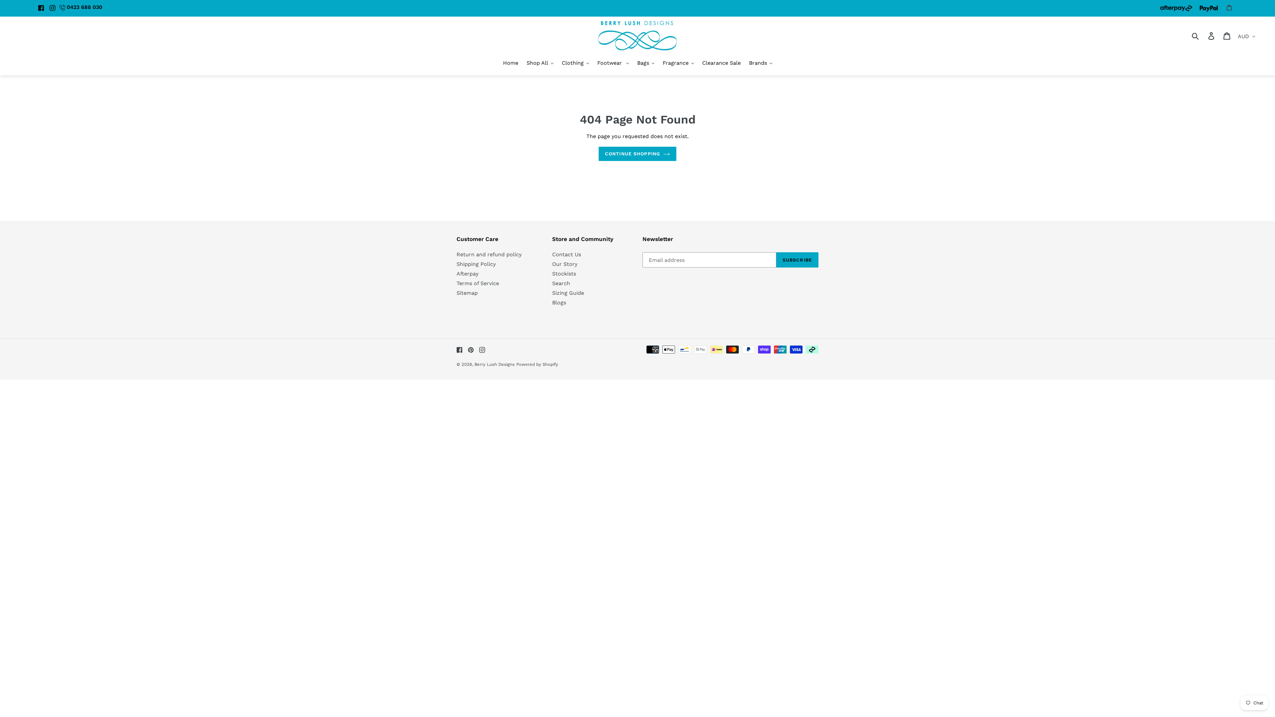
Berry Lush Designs (494, 364)
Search (561, 283)
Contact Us (566, 254)
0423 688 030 (84, 7)
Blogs (559, 302)
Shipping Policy (476, 264)
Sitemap (467, 293)
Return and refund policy (489, 254)
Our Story (564, 264)
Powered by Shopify (537, 364)
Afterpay (467, 274)
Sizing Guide (568, 293)
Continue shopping (632, 153)
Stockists (564, 274)
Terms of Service (478, 283)
